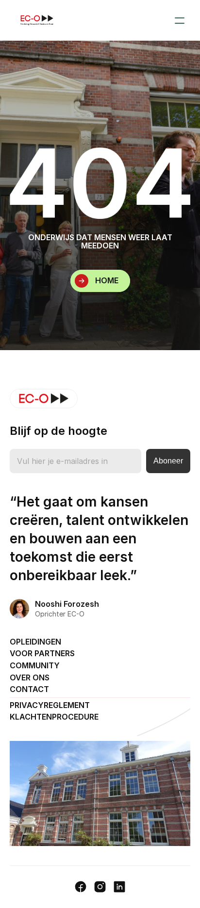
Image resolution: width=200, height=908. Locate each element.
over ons (30, 677)
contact (29, 689)
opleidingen (35, 641)
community (35, 665)
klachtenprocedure (54, 717)
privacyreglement (50, 705)
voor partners (42, 653)
